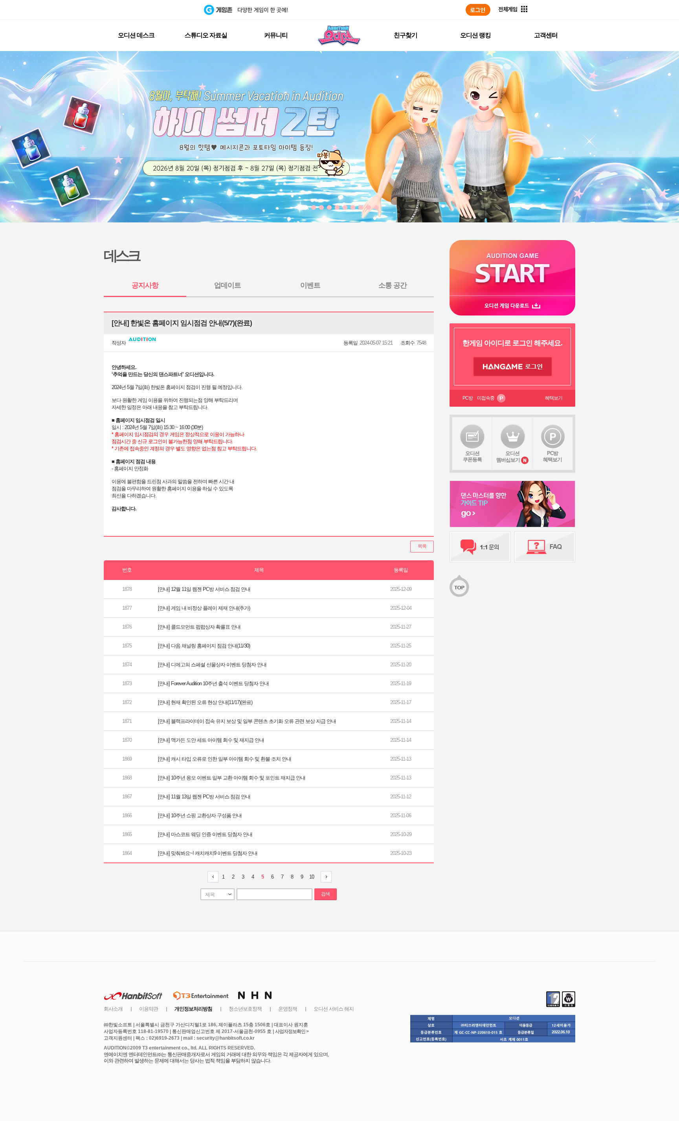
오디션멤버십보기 (508, 456)
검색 (325, 894)
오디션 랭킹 (475, 35)
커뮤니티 (276, 35)
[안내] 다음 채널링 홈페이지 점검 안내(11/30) (204, 646)
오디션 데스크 (136, 35)
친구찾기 (405, 35)
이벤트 (310, 285)
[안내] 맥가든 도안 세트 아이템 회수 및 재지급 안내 (211, 740)
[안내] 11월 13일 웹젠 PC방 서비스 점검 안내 (204, 797)
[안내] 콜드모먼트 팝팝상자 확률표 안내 (199, 627)
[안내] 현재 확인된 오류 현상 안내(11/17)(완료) (205, 702)
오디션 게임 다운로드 (512, 305)
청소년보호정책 (245, 1009)
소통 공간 (392, 285)
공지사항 (145, 285)
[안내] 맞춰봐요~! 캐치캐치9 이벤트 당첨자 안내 (207, 853)
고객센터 (546, 35)
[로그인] (478, 10)
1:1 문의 (480, 547)
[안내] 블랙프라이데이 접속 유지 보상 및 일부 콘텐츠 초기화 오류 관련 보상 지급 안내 (247, 721)
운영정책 (287, 1009)
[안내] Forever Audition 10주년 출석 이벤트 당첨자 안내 (213, 683)
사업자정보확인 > (291, 1031)
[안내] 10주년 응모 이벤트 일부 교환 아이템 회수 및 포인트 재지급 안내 (231, 778)
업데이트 (227, 285)
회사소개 (113, 1009)
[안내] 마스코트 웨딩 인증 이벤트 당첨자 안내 (205, 834)
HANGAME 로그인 (512, 366)
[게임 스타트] (512, 267)
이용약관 (148, 1009)
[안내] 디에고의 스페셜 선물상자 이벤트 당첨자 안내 (212, 665)
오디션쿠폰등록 (472, 456)
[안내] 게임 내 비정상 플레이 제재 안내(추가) (204, 608)
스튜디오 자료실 (206, 35)
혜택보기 (553, 398)
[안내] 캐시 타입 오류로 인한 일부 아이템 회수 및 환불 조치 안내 (224, 759)
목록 (422, 546)
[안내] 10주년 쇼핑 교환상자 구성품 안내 (200, 815)
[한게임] (171, 10)
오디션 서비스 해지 (334, 1009)
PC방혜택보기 (552, 456)
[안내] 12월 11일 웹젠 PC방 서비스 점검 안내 (204, 589)
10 (311, 877)
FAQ (544, 547)
